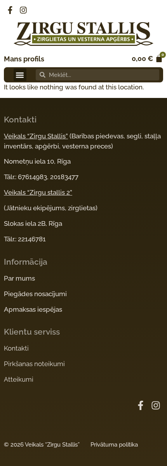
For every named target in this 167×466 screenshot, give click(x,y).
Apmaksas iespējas (33, 309)
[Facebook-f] (10, 10)
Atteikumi (18, 379)
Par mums (19, 278)
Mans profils (24, 59)
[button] (20, 74)
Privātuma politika (114, 444)
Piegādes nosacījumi (35, 294)
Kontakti (16, 348)
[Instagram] (23, 10)
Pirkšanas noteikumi (34, 364)
